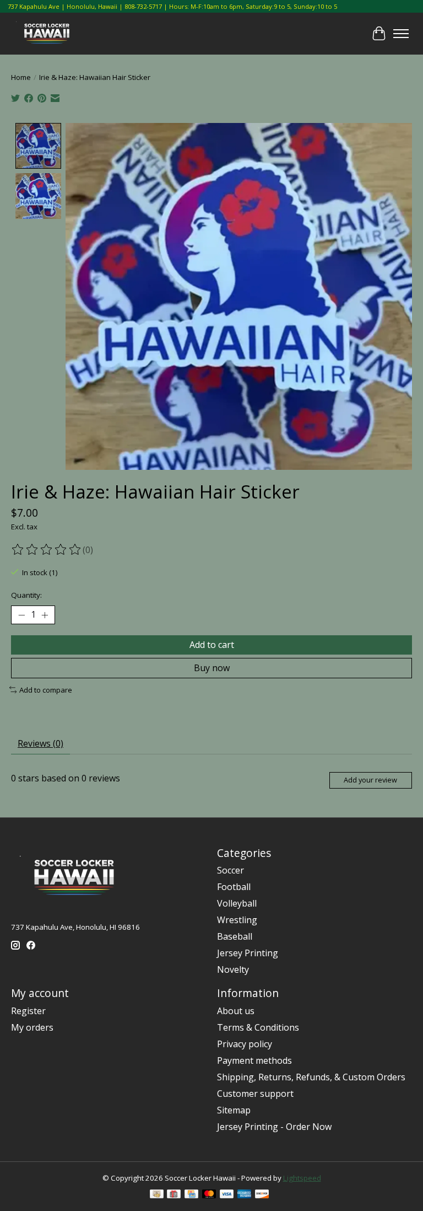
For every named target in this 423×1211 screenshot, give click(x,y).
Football (234, 887)
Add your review (370, 780)
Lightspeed (302, 1178)
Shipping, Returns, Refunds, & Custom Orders (311, 1077)
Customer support (255, 1093)
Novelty (233, 969)
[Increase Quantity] (44, 615)
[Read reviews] (47, 549)
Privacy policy (244, 1044)
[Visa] (227, 1195)
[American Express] (244, 1195)
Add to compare (45, 690)
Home (21, 77)
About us (235, 1011)
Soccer (230, 870)
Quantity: (26, 595)
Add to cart (211, 645)
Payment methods (254, 1060)
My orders (32, 1027)
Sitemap (234, 1110)
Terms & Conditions (258, 1027)
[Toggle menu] (401, 34)
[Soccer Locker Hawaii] (49, 33)
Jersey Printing (247, 953)
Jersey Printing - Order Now (274, 1127)
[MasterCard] (209, 1195)
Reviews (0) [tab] (40, 743)
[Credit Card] (191, 1195)
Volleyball (237, 903)
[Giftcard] (174, 1195)
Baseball (234, 936)
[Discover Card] (262, 1195)
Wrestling (237, 920)
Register (28, 1011)
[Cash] (157, 1195)
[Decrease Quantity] (21, 615)
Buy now (212, 668)
